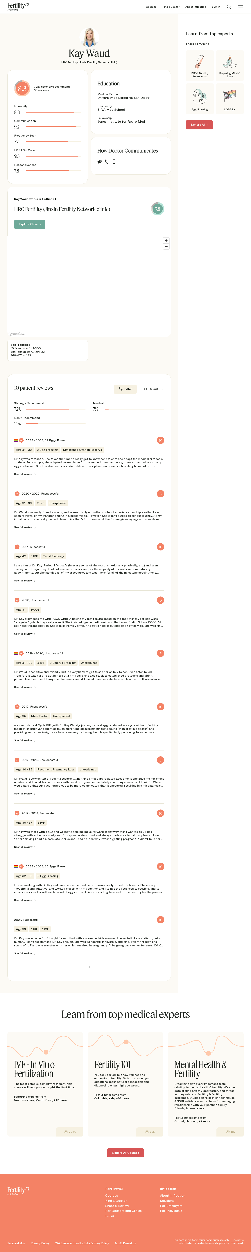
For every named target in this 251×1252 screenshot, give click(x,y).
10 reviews (41, 90)
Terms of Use (16, 1243)
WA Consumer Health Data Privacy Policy (82, 1243)
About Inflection (195, 6)
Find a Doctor (171, 6)
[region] (89, 286)
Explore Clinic (28, 224)
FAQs (109, 1216)
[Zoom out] (166, 246)
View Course (69, 1132)
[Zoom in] (166, 240)
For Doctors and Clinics (123, 1211)
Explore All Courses (125, 1153)
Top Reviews (150, 389)
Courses (151, 6)
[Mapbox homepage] (16, 334)
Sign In (216, 6)
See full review (23, 474)
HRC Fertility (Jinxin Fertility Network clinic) (89, 62)
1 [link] (89, 967)
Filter (128, 389)
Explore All (198, 124)
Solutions (167, 1201)
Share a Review (117, 1206)
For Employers (171, 1206)
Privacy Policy (40, 1243)
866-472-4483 (20, 355)
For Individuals (171, 1211)
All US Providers (125, 1243)
